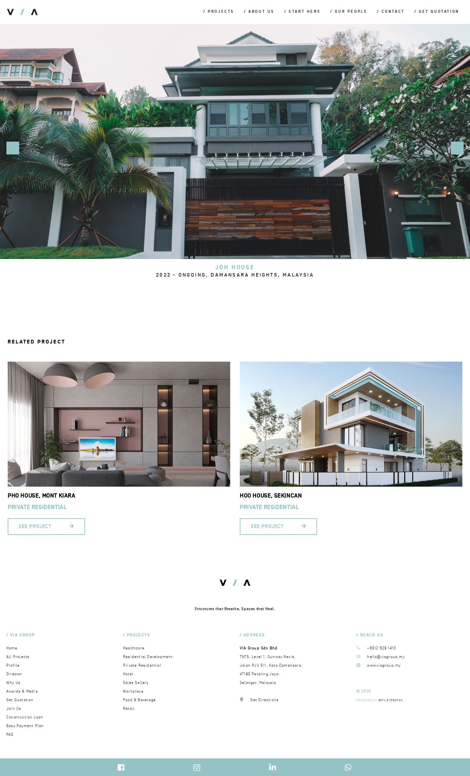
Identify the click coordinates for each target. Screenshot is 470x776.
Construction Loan (24, 717)
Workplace (133, 691)
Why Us (13, 683)
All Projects (17, 657)
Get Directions (264, 700)
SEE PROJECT (36, 526)
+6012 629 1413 (381, 648)
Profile (13, 665)
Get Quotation (20, 700)
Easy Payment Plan (25, 726)
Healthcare (134, 648)
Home (11, 648)
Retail (129, 709)
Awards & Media (22, 691)
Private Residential (37, 507)
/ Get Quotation (436, 12)
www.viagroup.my (384, 665)
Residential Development (148, 657)
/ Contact (390, 12)
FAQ (10, 735)
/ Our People (348, 12)
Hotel (128, 674)
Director (14, 674)
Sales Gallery (136, 683)
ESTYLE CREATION (391, 700)
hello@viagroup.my (385, 657)
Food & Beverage (139, 700)
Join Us (13, 709)
